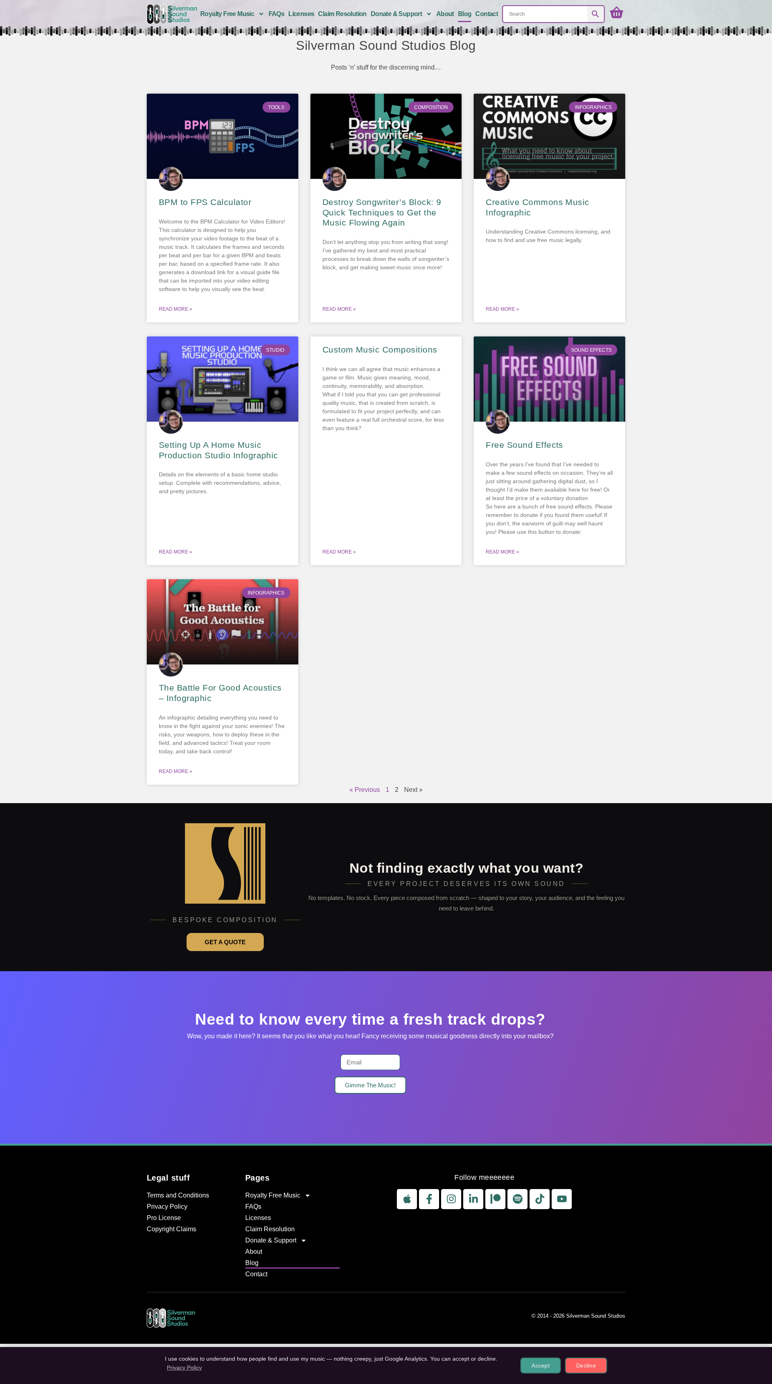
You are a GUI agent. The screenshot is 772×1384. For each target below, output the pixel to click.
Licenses (301, 13)
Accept (541, 1365)
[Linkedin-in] (473, 1199)
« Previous (364, 789)
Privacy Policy (167, 1206)
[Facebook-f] (429, 1199)
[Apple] (407, 1199)
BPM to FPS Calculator (205, 202)
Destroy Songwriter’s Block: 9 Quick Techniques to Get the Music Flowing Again (381, 212)
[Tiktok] (540, 1199)
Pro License (164, 1217)
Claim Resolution (342, 13)
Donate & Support (396, 13)
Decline (586, 1365)
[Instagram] (451, 1199)
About (445, 13)
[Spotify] (517, 1199)
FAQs (277, 13)
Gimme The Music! (370, 1085)
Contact (486, 13)
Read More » (175, 309)
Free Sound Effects (524, 444)
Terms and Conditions (178, 1195)
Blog (465, 13)
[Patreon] (495, 1199)
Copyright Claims (171, 1229)
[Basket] (617, 12)
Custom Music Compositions (379, 349)
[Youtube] (562, 1199)
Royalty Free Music (227, 13)
